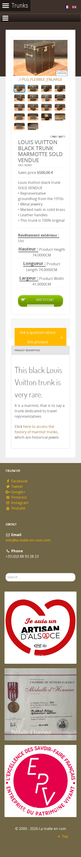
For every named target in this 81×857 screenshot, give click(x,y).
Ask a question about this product (38, 337)
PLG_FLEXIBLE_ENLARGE (42, 79)
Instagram (19, 503)
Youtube (17, 508)
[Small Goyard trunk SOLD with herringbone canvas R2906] (62, 136)
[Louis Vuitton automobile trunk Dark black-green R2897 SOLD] (53, 136)
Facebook (18, 481)
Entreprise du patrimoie (35, 808)
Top (64, 836)
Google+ (17, 492)
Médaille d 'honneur (31, 731)
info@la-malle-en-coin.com (28, 540)
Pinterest (18, 497)
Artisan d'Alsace (27, 655)
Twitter (16, 486)
